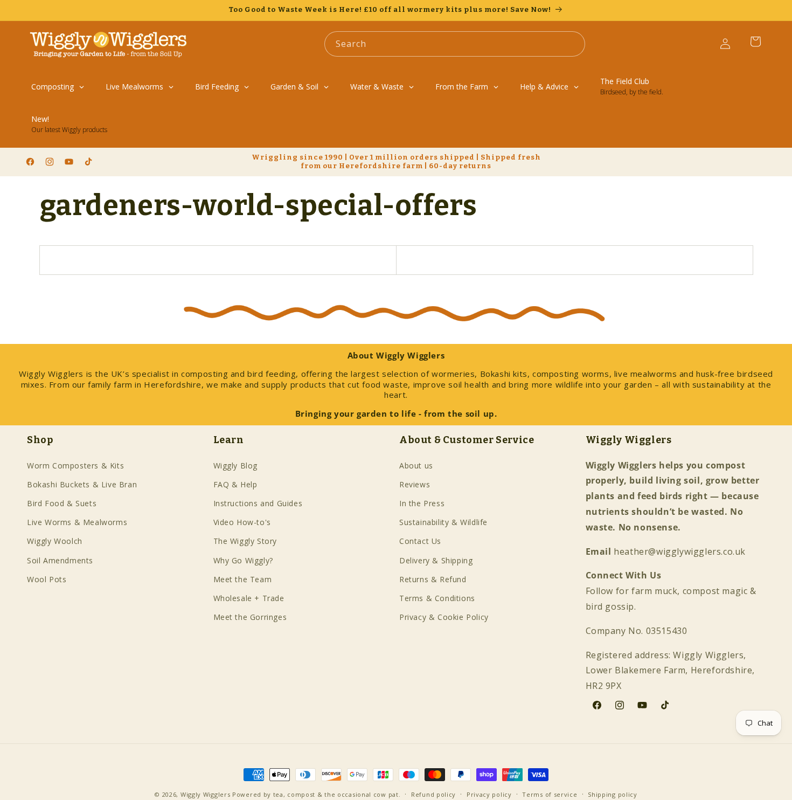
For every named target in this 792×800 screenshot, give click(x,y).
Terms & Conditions (437, 598)
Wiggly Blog (235, 465)
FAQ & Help (235, 484)
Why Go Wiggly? (243, 560)
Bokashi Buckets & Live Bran (82, 484)
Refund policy (433, 794)
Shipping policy (612, 794)
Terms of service (549, 794)
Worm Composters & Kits (75, 465)
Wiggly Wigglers (205, 794)
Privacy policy (489, 794)
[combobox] (455, 44)
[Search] (573, 44)
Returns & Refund (433, 579)
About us (416, 465)
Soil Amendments (60, 560)
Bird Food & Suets (61, 503)
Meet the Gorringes (250, 617)
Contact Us (420, 541)
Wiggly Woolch (54, 541)
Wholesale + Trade (248, 598)
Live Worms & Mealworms (77, 522)
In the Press (421, 503)
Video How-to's (242, 522)
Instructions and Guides (258, 503)
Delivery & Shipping (436, 560)
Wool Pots (46, 579)
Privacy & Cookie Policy (444, 617)
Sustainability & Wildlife (443, 522)
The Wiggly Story (245, 541)
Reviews (414, 484)
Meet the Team (242, 579)
